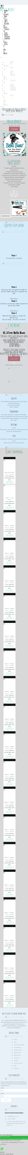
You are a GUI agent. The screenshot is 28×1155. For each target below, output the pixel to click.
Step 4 (14, 313)
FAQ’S (6, 21)
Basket (6, 34)
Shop (5, 20)
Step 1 (14, 255)
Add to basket (9, 482)
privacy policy (13, 1142)
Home (6, 10)
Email (2, 1093)
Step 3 (14, 301)
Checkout (7, 36)
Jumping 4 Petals (10, 91)
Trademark (14, 411)
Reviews (14, 424)
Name (2, 1088)
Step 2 (14, 287)
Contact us (6, 30)
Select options (9, 507)
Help (14, 436)
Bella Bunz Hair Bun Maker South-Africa (9, 478)
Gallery (14, 398)
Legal (5, 33)
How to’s (5, 17)
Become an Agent (9, 76)
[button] (2, 57)
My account (6, 13)
